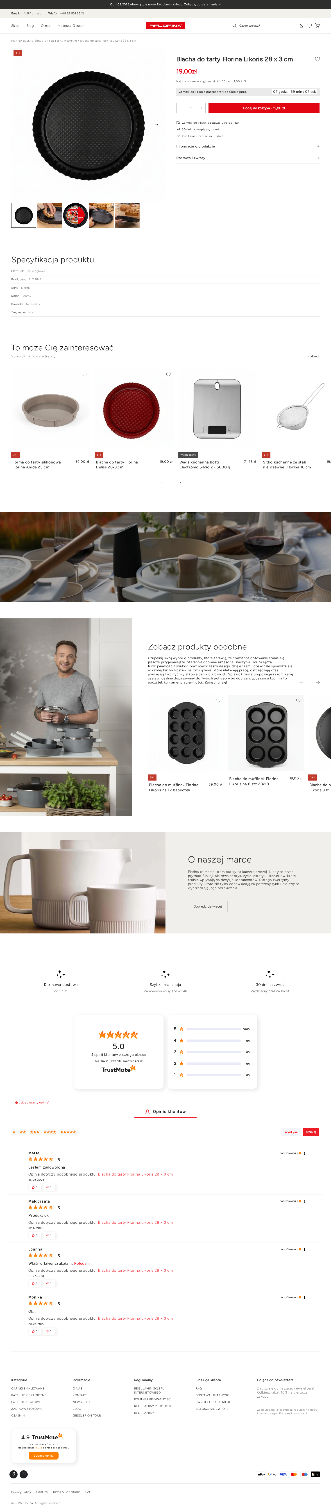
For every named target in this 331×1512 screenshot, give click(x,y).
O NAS (77, 1388)
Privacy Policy (21, 1492)
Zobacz (313, 356)
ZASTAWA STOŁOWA (26, 1408)
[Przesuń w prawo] (156, 124)
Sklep (15, 26)
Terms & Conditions (66, 1492)
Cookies (42, 1492)
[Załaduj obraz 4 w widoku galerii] (101, 215)
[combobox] (259, 25)
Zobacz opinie (44, 1455)
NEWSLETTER (83, 1402)
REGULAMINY (144, 1412)
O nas (45, 26)
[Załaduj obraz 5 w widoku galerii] (127, 215)
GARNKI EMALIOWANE (28, 1388)
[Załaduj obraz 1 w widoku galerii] (23, 215)
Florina (16, 40)
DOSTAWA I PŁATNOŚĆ (212, 1395)
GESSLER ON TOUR (87, 1415)
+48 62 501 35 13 (72, 13)
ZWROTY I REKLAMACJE (213, 1402)
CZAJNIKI (18, 1415)
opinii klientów (118, 1055)
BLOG (77, 1408)
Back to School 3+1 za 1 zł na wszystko (50, 40)
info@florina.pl (32, 13)
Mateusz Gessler (71, 26)
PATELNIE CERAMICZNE (28, 1395)
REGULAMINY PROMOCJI (152, 1406)
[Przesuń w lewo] (166, 483)
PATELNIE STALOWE (26, 1402)
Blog (30, 26)
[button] (16, 1102)
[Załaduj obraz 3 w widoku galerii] (75, 215)
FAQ (199, 1388)
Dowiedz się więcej (208, 906)
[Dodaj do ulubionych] (317, 59)
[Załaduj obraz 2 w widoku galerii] (49, 215)
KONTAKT (80, 1395)
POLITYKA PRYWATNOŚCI (152, 1399)
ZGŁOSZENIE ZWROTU (212, 1408)
